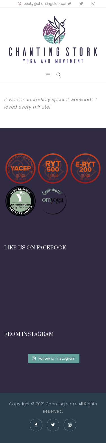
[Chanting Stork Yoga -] (53, 39)
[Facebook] (70, 3)
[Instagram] (93, 3)
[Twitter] (81, 3)
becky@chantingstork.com (46, 3)
